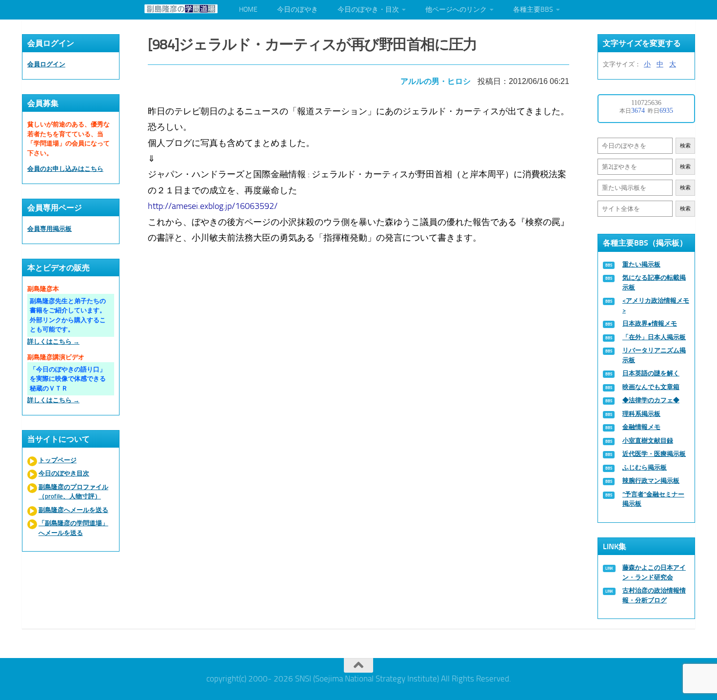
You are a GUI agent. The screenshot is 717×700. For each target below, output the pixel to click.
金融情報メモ (641, 427)
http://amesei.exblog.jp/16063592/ (213, 206)
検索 (685, 146)
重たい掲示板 (641, 264)
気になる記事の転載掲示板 (654, 282)
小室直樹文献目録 (647, 440)
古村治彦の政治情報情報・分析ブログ (654, 595)
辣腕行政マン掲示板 (650, 480)
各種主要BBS (533, 9)
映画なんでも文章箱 (650, 387)
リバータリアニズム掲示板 (654, 355)
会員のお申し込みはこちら (65, 168)
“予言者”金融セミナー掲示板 (653, 499)
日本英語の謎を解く (650, 373)
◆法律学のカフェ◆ (650, 400)
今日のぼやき (297, 9)
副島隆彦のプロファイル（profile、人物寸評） (73, 491)
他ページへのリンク (456, 9)
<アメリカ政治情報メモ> (655, 305)
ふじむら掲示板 (644, 467)
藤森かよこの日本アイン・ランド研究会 (654, 572)
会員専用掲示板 (49, 228)
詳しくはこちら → (53, 341)
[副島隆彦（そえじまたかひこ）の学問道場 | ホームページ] (181, 9)
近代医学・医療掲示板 (654, 453)
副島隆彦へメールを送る (73, 510)
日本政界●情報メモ (649, 323)
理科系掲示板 (641, 413)
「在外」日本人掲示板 (654, 337)
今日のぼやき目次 (64, 473)
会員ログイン (46, 64)
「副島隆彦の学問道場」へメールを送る (73, 527)
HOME (248, 9)
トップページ (58, 460)
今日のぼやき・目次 (368, 9)
